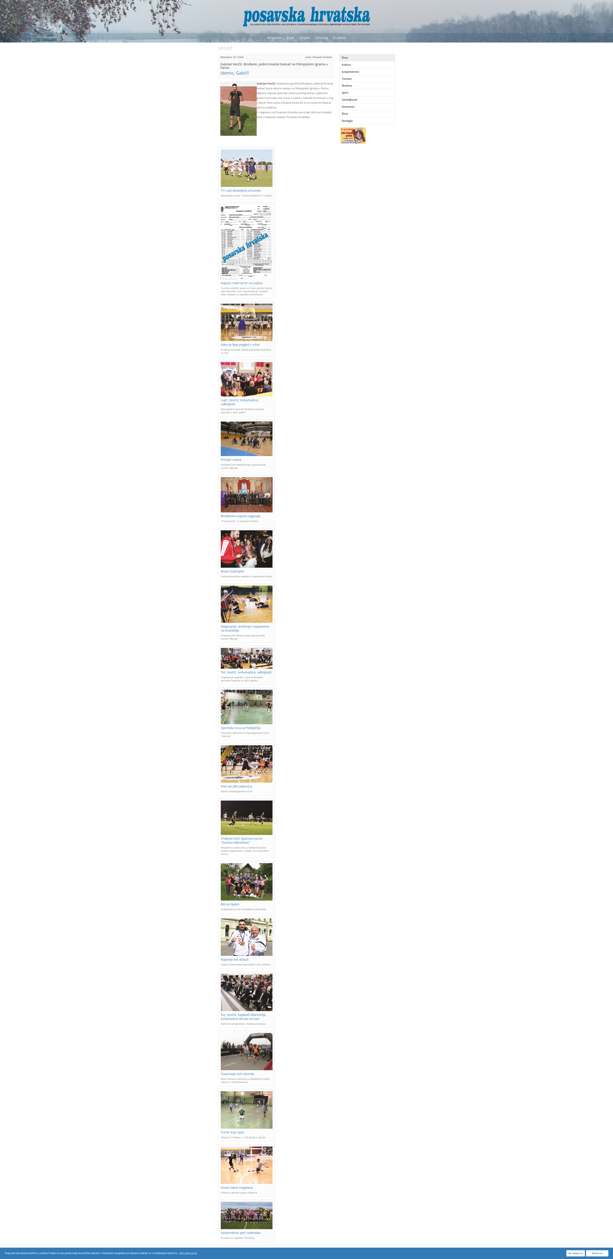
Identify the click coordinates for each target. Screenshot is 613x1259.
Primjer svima (231, 459)
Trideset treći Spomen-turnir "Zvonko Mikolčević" (241, 840)
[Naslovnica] (306, 16)
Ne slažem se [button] (576, 1253)
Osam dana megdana (237, 1187)
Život (291, 37)
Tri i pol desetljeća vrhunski (241, 190)
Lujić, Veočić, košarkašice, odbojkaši (240, 402)
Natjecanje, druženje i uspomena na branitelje (245, 628)
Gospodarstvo (350, 71)
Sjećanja (321, 37)
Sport (345, 92)
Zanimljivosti (349, 99)
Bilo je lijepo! (230, 904)
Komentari (348, 106)
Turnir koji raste (232, 1132)
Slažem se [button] (597, 1253)
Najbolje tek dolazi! (235, 959)
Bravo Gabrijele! (232, 571)
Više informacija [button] (188, 1253)
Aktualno (274, 37)
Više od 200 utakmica (236, 786)
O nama (339, 37)
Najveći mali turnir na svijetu (242, 283)
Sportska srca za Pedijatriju (241, 728)
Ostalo (304, 37)
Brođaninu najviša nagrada (240, 516)
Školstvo (347, 85)
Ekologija (347, 121)
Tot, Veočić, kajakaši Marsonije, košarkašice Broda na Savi (243, 1017)
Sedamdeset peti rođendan (241, 1233)
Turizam (347, 79)
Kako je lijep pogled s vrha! (240, 344)
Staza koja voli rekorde (237, 1074)
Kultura (346, 64)
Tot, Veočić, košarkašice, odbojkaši (246, 672)
